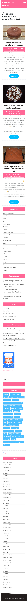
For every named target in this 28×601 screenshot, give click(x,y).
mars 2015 (6, 514)
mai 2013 (5, 574)
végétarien (6, 445)
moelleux (19, 422)
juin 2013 (5, 571)
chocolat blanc (20, 397)
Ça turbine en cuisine (8, 4)
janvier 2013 (6, 585)
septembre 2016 (7, 468)
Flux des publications (9, 314)
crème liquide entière (9, 405)
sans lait (14, 436)
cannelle (12, 397)
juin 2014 (5, 538)
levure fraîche (18, 419)
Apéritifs (5, 216)
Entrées (5, 229)
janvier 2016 (6, 487)
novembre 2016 (7, 462)
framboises (16, 411)
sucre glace (7, 439)
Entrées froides (7, 235)
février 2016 (6, 484)
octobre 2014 (7, 527)
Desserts (5, 227)
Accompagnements (8, 213)
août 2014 (6, 533)
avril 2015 (5, 511)
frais (5, 411)
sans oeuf (20, 436)
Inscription (6, 308)
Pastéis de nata (14, 345)
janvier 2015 (6, 519)
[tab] (24, 3)
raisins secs (19, 431)
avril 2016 (5, 478)
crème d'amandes (8, 403)
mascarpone (11, 422)
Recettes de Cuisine (8, 371)
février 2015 (6, 517)
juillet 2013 (6, 568)
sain (10, 433)
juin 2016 (5, 473)
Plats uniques (7, 251)
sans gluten (7, 436)
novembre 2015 (7, 492)
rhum (5, 433)
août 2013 (6, 566)
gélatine (6, 419)
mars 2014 (6, 546)
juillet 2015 (6, 503)
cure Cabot (6, 408)
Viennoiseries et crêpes (10, 442)
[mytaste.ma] (7, 453)
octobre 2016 (7, 465)
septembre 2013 (7, 563)
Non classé (6, 248)
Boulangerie (6, 224)
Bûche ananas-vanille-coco (16, 338)
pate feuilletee (14, 425)
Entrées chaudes (8, 232)
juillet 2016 (6, 470)
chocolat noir (7, 400)
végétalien (20, 442)
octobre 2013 (7, 560)
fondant (20, 408)
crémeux (19, 405)
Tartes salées (6, 265)
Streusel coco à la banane (10, 289)
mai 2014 (5, 541)
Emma (5, 329)
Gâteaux (5, 238)
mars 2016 (6, 481)
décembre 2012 (7, 587)
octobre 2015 (7, 495)
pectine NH (6, 428)
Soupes (5, 259)
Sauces (5, 257)
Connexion (6, 311)
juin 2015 (5, 506)
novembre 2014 (7, 525)
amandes (6, 394)
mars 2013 (6, 579)
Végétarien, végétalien (9, 267)
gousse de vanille (8, 417)
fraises (10, 411)
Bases (4, 218)
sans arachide (16, 433)
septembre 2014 (7, 530)
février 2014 (6, 549)
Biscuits (5, 221)
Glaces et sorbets (8, 414)
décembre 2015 (7, 489)
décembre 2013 (7, 555)
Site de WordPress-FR (9, 319)
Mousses (6, 425)
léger (5, 422)
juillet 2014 (6, 536)
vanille (13, 439)
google (5, 345)
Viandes (5, 270)
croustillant (15, 400)
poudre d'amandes (9, 431)
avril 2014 (5, 544)
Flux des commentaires (9, 316)
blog (4, 341)
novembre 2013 (7, 557)
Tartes (5, 262)
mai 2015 (5, 508)
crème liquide (18, 403)
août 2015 (6, 500)
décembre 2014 (7, 522)
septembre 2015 (7, 497)
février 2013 (6, 582)
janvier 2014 (6, 552)
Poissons (5, 254)
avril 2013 (5, 576)
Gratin (5, 243)
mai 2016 (5, 476)
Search (14, 384)
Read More (14, 76)
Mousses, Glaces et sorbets (11, 246)
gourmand (17, 414)
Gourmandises (7, 240)
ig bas (11, 419)
